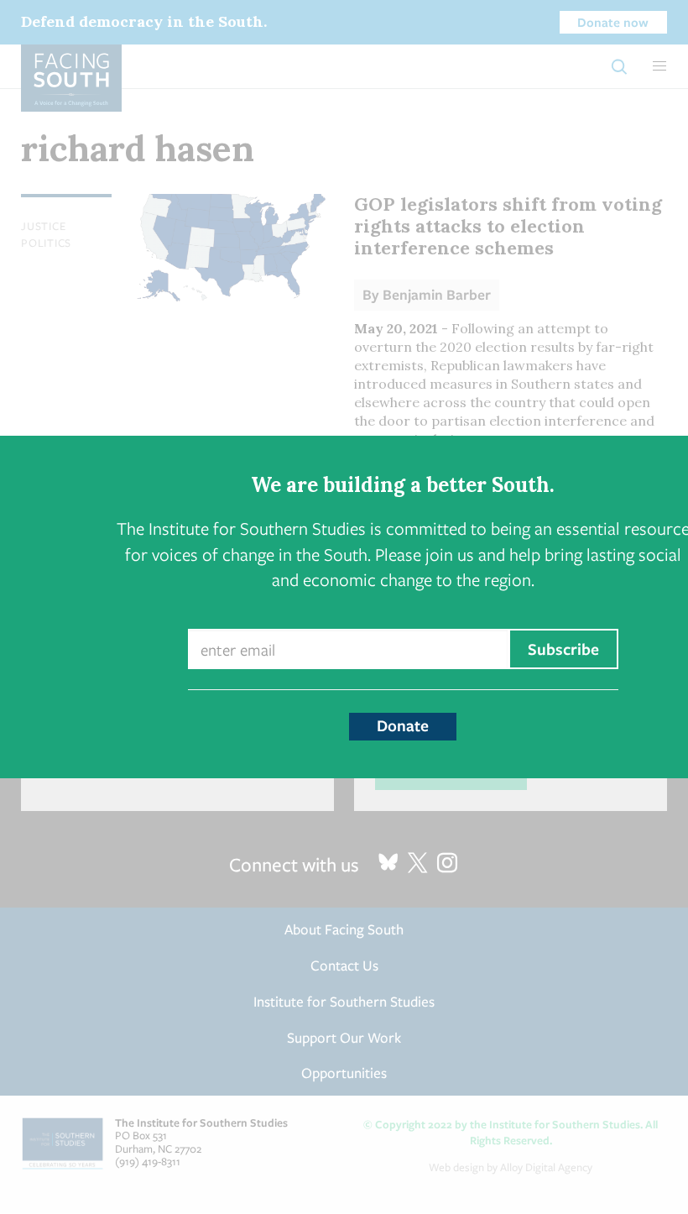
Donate (403, 725)
